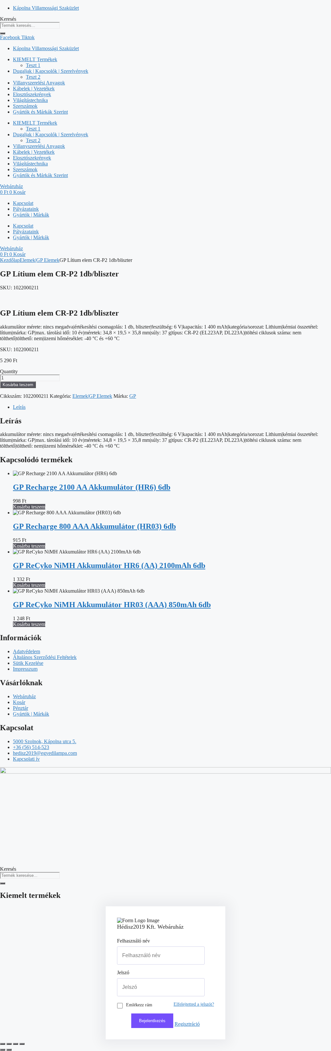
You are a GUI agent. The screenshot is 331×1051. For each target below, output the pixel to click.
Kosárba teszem (18, 384)
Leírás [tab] (19, 407)
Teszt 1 (33, 65)
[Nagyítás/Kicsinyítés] (2, 1044)
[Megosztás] (15, 1044)
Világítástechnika (30, 100)
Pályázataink (26, 209)
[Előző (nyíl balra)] (2, 1050)
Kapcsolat (23, 203)
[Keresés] (2, 33)
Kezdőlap (10, 260)
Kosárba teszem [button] (29, 506)
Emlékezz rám (139, 1004)
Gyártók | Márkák (31, 215)
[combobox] (30, 25)
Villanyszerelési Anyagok (39, 82)
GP (132, 396)
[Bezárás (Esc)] (22, 1044)
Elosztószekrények (32, 94)
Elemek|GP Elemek (39, 260)
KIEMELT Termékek (35, 59)
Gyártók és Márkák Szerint (40, 112)
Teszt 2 (33, 77)
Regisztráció (187, 1024)
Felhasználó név (133, 941)
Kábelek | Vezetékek (34, 88)
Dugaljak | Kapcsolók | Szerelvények (50, 71)
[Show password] (192, 987)
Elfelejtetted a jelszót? (194, 1004)
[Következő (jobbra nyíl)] (9, 1050)
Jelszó (123, 972)
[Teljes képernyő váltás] (9, 1044)
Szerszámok (25, 106)
